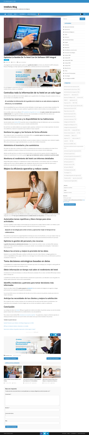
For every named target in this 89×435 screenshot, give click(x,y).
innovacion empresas (70, 119)
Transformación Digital (70, 180)
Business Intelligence (69, 32)
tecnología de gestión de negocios (72, 175)
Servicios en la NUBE (70, 143)
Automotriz (67, 29)
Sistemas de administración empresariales (73, 147)
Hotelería (6, 59)
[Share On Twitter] (55, 334)
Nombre (7, 407)
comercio (80, 97)
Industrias (67, 47)
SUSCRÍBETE (22, 14)
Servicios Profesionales (70, 73)
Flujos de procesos (69, 111)
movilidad (67, 135)
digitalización (73, 100)
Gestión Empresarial (70, 113)
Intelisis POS (67, 65)
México (74, 135)
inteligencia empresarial (70, 127)
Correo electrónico (9, 414)
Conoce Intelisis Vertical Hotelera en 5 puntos (12, 380)
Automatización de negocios (71, 92)
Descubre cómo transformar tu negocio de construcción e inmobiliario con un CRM (54, 358)
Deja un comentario (22, 62)
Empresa (65, 195)
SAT (71, 141)
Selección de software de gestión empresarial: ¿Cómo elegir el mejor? (19, 329)
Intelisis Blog (10, 7)
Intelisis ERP (67, 57)
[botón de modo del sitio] (81, 14)
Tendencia (67, 178)
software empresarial (69, 159)
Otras (66, 70)
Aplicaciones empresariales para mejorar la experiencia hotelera (50, 380)
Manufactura (68, 68)
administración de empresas (71, 86)
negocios (67, 138)
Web (6, 420)
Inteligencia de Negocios (70, 124)
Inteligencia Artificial (69, 122)
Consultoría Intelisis (69, 39)
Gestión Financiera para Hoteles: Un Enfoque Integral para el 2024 (19, 323)
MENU (15, 14)
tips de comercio (77, 178)
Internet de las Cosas (69, 132)
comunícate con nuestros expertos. (27, 315)
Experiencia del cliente (70, 108)
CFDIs (66, 34)
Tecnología (67, 75)
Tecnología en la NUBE (70, 78)
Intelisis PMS (17, 122)
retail (66, 141)
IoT (78, 132)
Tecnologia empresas (69, 170)
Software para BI (68, 161)
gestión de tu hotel (17, 355)
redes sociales (76, 138)
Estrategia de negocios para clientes (73, 105)
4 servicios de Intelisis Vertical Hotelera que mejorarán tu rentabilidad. (32, 380)
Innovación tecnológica (70, 52)
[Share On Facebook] (59, 334)
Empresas (67, 102)
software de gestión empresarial (72, 156)
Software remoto (69, 164)
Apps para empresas (69, 26)
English (66, 42)
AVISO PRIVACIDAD (31, 14)
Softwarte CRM (68, 167)
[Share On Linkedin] (51, 334)
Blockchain (75, 94)
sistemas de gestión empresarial (72, 151)
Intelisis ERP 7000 (69, 60)
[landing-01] (32, 345)
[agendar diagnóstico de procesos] (32, 77)
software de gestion (69, 153)
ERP (75, 102)
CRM (66, 100)
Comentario (8, 394)
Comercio (67, 37)
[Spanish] (39, 14)
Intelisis (14, 62)
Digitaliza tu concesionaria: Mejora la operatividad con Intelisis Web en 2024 (12, 358)
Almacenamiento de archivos (72, 89)
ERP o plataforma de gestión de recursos (31, 112)
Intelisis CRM (68, 55)
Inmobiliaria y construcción (71, 50)
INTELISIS (10, 14)
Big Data (67, 94)
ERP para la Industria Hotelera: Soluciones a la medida (16, 326)
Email (65, 190)
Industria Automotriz (69, 116)
